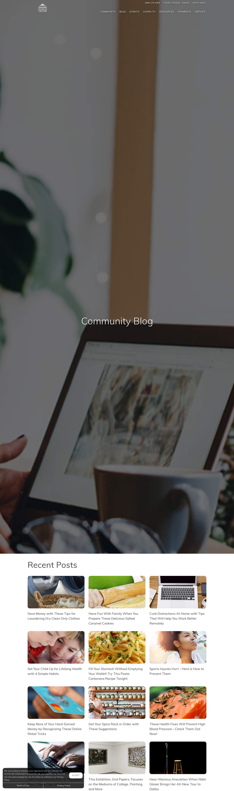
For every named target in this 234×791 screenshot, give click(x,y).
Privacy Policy (63, 785)
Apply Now (198, 2)
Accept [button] (76, 775)
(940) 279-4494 (152, 2)
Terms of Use (23, 785)
